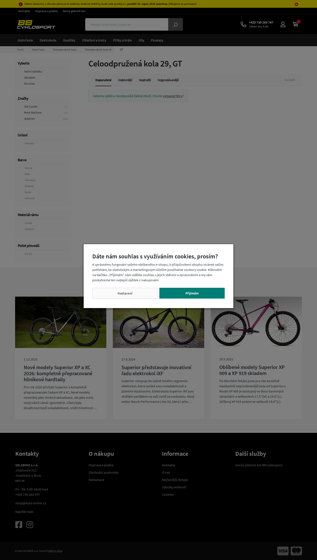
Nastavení (125, 293)
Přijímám (192, 293)
